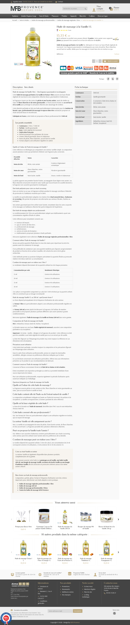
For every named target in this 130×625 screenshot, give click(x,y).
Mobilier (64, 16)
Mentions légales (89, 589)
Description (18, 87)
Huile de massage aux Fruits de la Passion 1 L (65, 559)
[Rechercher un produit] (85, 8)
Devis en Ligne (103, 16)
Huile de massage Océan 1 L (23, 559)
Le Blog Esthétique (85, 596)
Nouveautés (66, 589)
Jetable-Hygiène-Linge (28, 16)
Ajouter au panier (113, 61)
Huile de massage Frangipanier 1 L (106, 559)
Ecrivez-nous (88, 586)
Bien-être (83, 16)
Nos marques (66, 595)
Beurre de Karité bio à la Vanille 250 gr (107, 527)
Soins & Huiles (44, 16)
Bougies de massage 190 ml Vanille (86, 527)
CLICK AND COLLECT (42, 597)
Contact (60, 2)
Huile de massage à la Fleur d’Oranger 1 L (44, 559)
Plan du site (88, 592)
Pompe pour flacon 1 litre (23, 527)
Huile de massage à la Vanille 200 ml (65, 527)
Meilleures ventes (68, 592)
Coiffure (92, 16)
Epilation (15, 16)
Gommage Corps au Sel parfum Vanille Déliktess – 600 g (44, 528)
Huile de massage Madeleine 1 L (85, 559)
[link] (108, 78)
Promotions (66, 586)
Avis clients (28, 87)
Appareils (73, 16)
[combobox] (73, 8)
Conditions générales (42, 602)
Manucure (55, 16)
